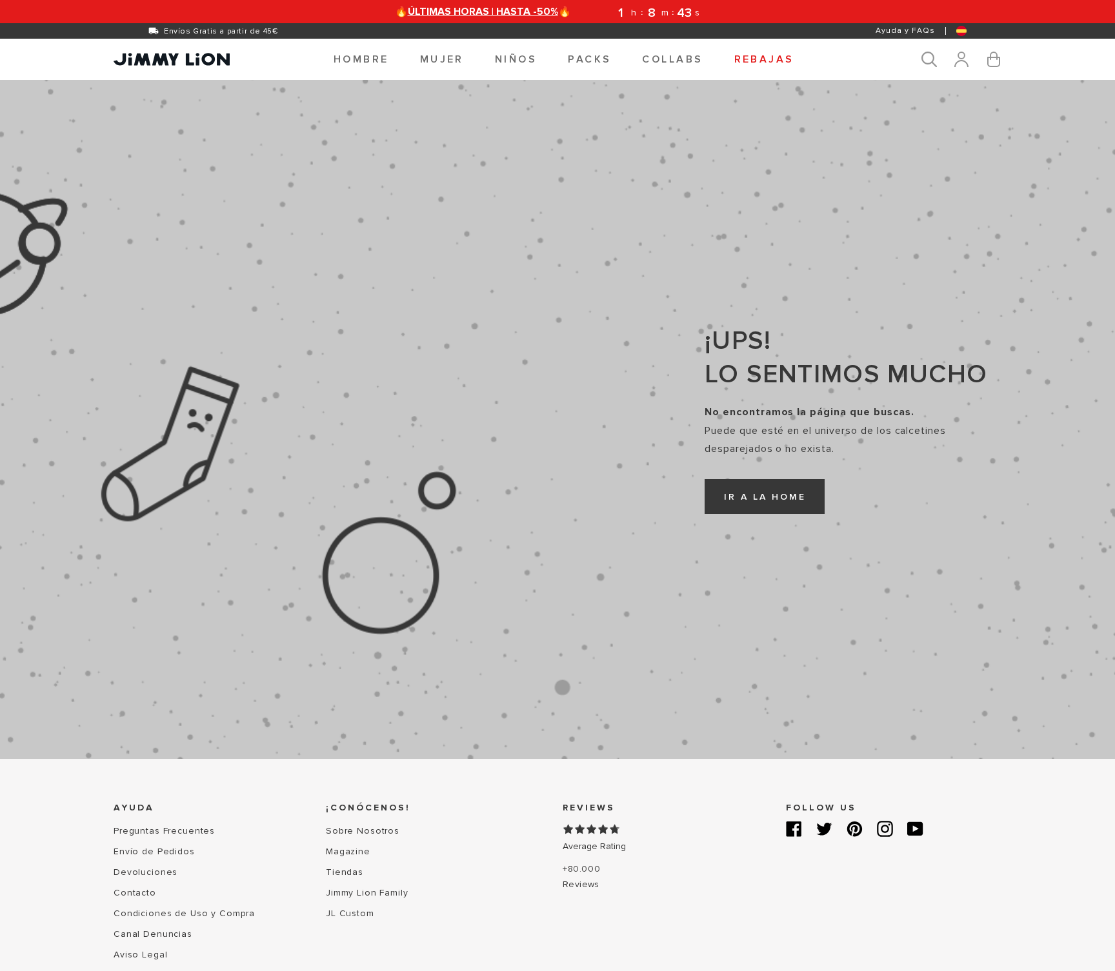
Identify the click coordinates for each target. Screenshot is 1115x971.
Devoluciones (145, 872)
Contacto (135, 892)
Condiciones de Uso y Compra (184, 913)
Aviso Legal (140, 954)
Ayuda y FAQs (905, 30)
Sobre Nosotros (362, 830)
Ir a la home (765, 496)
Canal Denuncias (153, 933)
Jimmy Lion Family (367, 892)
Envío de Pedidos (154, 851)
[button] (361, 59)
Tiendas (344, 872)
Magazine (348, 851)
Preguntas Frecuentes (164, 830)
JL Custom (350, 913)
